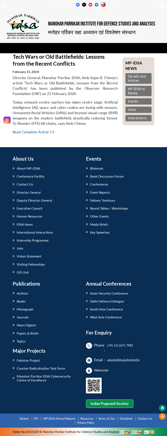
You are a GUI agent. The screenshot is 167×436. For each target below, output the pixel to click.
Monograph (25, 309)
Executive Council (29, 208)
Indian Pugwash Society (109, 403)
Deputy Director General (34, 200)
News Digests (26, 325)
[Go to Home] (162, 408)
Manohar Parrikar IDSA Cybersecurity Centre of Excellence (44, 378)
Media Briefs (99, 224)
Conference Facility (30, 176)
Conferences (99, 184)
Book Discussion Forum (107, 176)
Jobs (20, 248)
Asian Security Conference (109, 293)
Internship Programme (32, 240)
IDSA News (25, 224)
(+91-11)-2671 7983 (120, 345)
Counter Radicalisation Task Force (41, 368)
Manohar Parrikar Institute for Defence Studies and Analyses (101, 23)
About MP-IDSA (28, 168)
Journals (23, 317)
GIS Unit (23, 272)
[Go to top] (162, 416)
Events (133, 101)
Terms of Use (106, 418)
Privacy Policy (85, 422)
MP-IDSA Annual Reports (59, 418)
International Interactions (35, 232)
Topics (21, 341)
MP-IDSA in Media (136, 91)
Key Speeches (100, 232)
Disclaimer (126, 418)
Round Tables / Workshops (109, 208)
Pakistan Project (28, 360)
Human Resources (29, 216)
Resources (86, 418)
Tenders (24, 418)
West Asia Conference (106, 317)
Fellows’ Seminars (102, 200)
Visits (132, 110)
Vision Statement (29, 256)
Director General (29, 192)
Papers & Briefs (28, 333)
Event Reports (100, 192)
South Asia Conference (106, 309)
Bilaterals (96, 168)
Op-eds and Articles (137, 78)
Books (21, 301)
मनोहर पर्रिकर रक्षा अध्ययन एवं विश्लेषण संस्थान (92, 32)
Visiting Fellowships (31, 264)
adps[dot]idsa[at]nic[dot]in (123, 360)
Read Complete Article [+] (33, 132)
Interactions (137, 118)
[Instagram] (7, 120)
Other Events (99, 216)
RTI (36, 418)
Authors (22, 293)
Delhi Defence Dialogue (107, 301)
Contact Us (25, 184)
